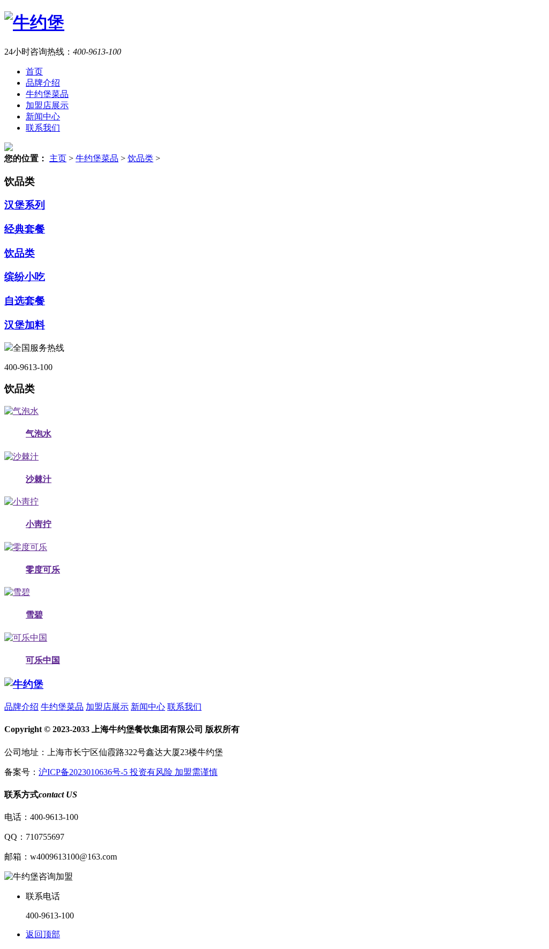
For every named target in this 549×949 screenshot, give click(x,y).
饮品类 (140, 158)
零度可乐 (43, 569)
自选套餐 (24, 300)
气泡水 (38, 433)
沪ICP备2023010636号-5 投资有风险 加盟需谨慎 (128, 772)
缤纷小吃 (24, 276)
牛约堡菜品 (47, 94)
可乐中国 (43, 660)
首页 (34, 71)
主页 (57, 158)
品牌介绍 (43, 82)
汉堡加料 (24, 324)
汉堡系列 (24, 204)
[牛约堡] (34, 22)
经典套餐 (24, 229)
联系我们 (43, 127)
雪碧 (34, 614)
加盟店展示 (47, 105)
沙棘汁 (38, 479)
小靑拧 (38, 524)
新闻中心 (43, 116)
